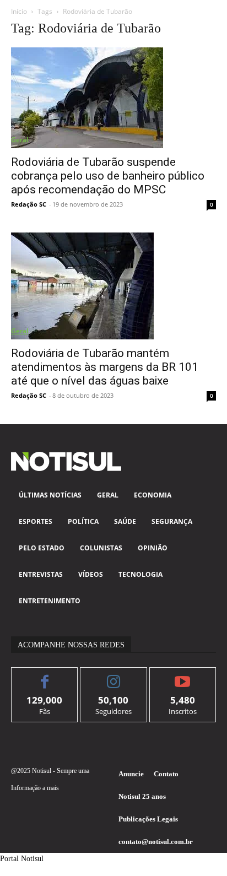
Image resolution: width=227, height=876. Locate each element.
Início (19, 11)
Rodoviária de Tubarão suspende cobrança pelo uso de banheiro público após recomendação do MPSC (107, 175)
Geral (19, 139)
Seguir (114, 676)
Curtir (45, 676)
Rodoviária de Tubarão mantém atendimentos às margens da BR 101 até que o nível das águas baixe (104, 367)
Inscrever (182, 676)
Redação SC (28, 204)
